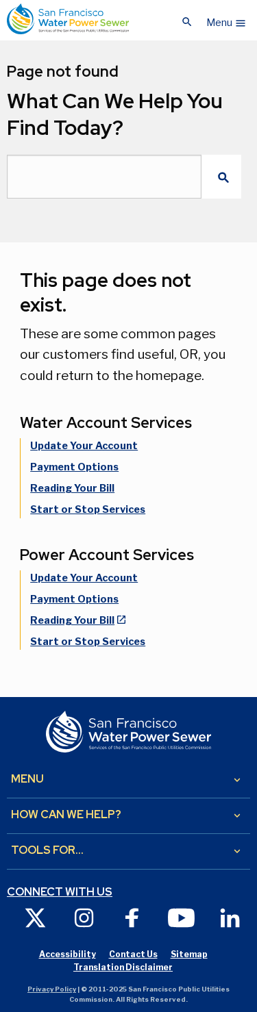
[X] (35, 917)
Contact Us (133, 954)
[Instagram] (84, 917)
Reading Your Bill (72, 488)
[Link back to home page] (68, 18)
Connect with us (59, 892)
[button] (226, 19)
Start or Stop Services (87, 509)
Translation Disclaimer (123, 967)
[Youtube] (181, 917)
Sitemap (189, 954)
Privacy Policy (51, 989)
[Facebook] (133, 917)
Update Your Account (84, 446)
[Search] (221, 177)
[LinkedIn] (230, 917)
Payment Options (74, 467)
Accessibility (67, 954)
